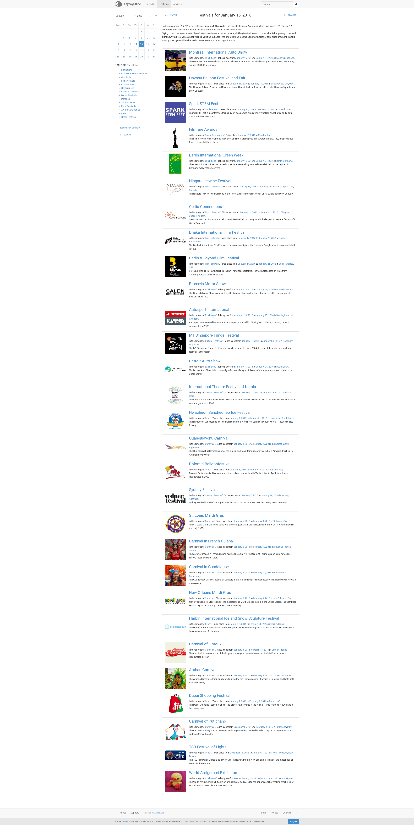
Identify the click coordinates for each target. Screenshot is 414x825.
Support (135, 812)
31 (154, 56)
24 (154, 50)
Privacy (274, 812)
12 (124, 44)
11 (118, 44)
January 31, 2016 (268, 186)
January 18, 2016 (266, 109)
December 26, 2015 (243, 727)
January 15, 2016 (244, 58)
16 (147, 44)
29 (141, 56)
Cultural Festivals (130, 91)
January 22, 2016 (267, 238)
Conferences (127, 88)
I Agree (293, 821)
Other (208, 83)
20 (129, 50)
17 (154, 44)
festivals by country (130, 127)
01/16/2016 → (291, 14)
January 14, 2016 (248, 212)
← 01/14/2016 (169, 14)
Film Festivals (128, 80)
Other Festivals (128, 117)
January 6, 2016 (242, 521)
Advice (176, 4)
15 (141, 44)
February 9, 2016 (261, 521)
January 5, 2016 (238, 624)
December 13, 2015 (239, 752)
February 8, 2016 (261, 675)
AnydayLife (159, 813)
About (123, 812)
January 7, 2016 (250, 495)
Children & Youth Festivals (134, 73)
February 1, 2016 (257, 701)
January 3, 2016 (242, 649)
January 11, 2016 (244, 366)
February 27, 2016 (262, 444)
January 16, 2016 (271, 392)
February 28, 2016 (258, 624)
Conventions (127, 84)
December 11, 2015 (245, 778)
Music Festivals (129, 95)
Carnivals (126, 77)
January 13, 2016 (250, 341)
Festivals (164, 4)
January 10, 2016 (250, 392)
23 (147, 50)
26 (124, 56)
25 (118, 56)
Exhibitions (126, 70)
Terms (263, 812)
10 (154, 37)
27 (129, 56)
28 (135, 56)
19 (124, 50)
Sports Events (128, 102)
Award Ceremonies (130, 109)
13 (129, 44)
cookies (125, 821)
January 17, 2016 (259, 83)
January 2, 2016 (242, 675)
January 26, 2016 (270, 495)
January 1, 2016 (238, 701)
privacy (192, 821)
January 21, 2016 (267, 263)
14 (135, 44)
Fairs (123, 113)
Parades (125, 99)
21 (135, 50)
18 (118, 50)
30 (147, 56)
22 (141, 50)
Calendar (150, 4)
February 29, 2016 (267, 778)
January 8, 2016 (238, 469)
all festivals (125, 134)
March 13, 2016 (261, 649)
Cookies (287, 812)
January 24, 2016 (265, 58)
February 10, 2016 (262, 547)
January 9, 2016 (238, 418)
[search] (296, 4)
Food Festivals (128, 106)
